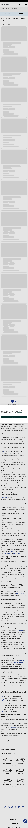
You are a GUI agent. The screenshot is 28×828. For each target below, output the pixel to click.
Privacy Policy (19, 412)
